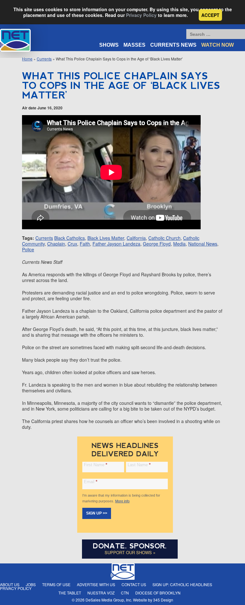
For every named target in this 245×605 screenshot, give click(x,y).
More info (122, 501)
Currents (44, 238)
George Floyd (157, 243)
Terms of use (56, 584)
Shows (109, 45)
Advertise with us (96, 584)
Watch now (217, 45)
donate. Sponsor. (130, 546)
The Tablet (69, 592)
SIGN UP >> (96, 513)
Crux (72, 243)
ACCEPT (210, 15)
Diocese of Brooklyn (158, 592)
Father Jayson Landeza (116, 243)
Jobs (31, 584)
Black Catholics (69, 238)
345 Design (163, 599)
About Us (9, 584)
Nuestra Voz (101, 592)
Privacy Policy (141, 15)
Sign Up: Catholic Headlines (182, 584)
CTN (125, 592)
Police (28, 249)
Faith (85, 243)
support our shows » (130, 552)
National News (202, 243)
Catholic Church (164, 238)
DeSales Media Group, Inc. (108, 599)
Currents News (173, 45)
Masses (134, 45)
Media (179, 243)
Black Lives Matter (105, 238)
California (136, 238)
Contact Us (134, 584)
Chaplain (56, 243)
